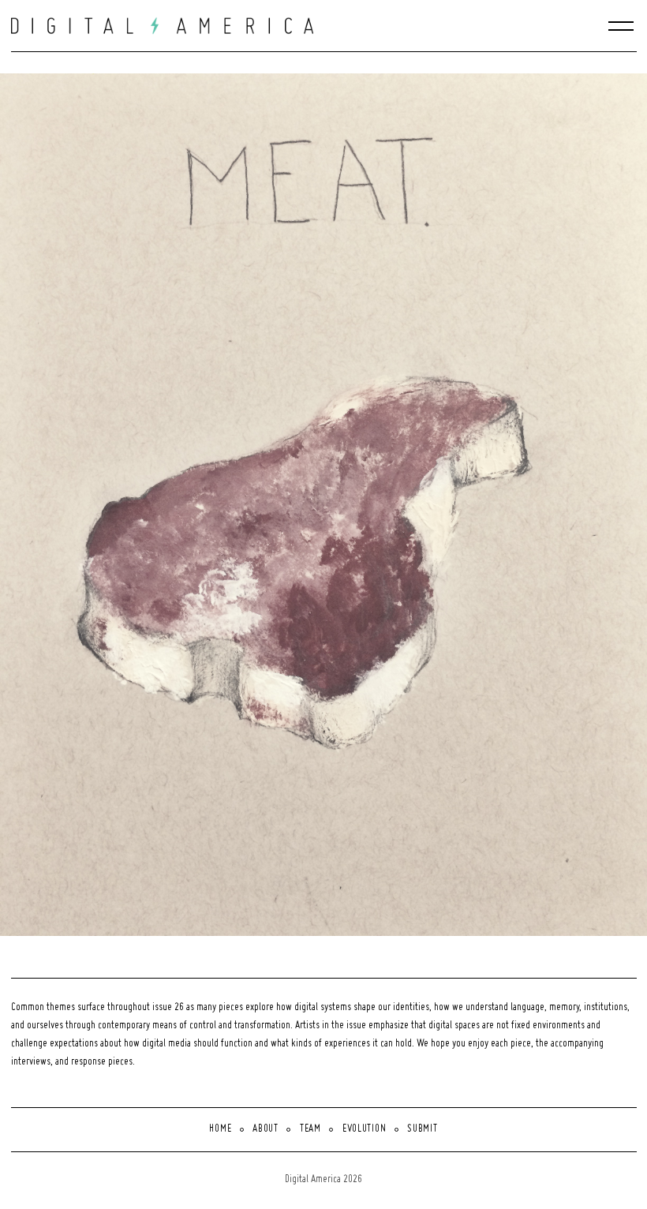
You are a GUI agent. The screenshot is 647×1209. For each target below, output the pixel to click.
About (265, 1129)
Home (220, 1129)
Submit (422, 1129)
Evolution (364, 1129)
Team (310, 1129)
